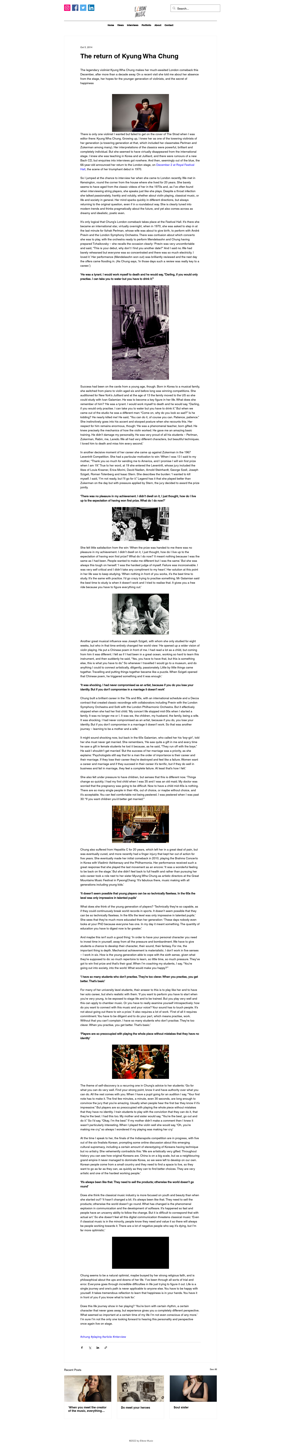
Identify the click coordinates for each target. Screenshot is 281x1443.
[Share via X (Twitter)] (89, 1347)
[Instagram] (67, 8)
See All (213, 1369)
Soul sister (181, 1407)
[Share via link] (105, 1347)
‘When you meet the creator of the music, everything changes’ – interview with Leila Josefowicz (87, 1409)
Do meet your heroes (135, 1407)
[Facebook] (75, 8)
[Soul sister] (193, 1388)
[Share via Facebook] (81, 1347)
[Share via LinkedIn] (97, 1347)
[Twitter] (83, 8)
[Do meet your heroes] (140, 1388)
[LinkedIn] (91, 8)
